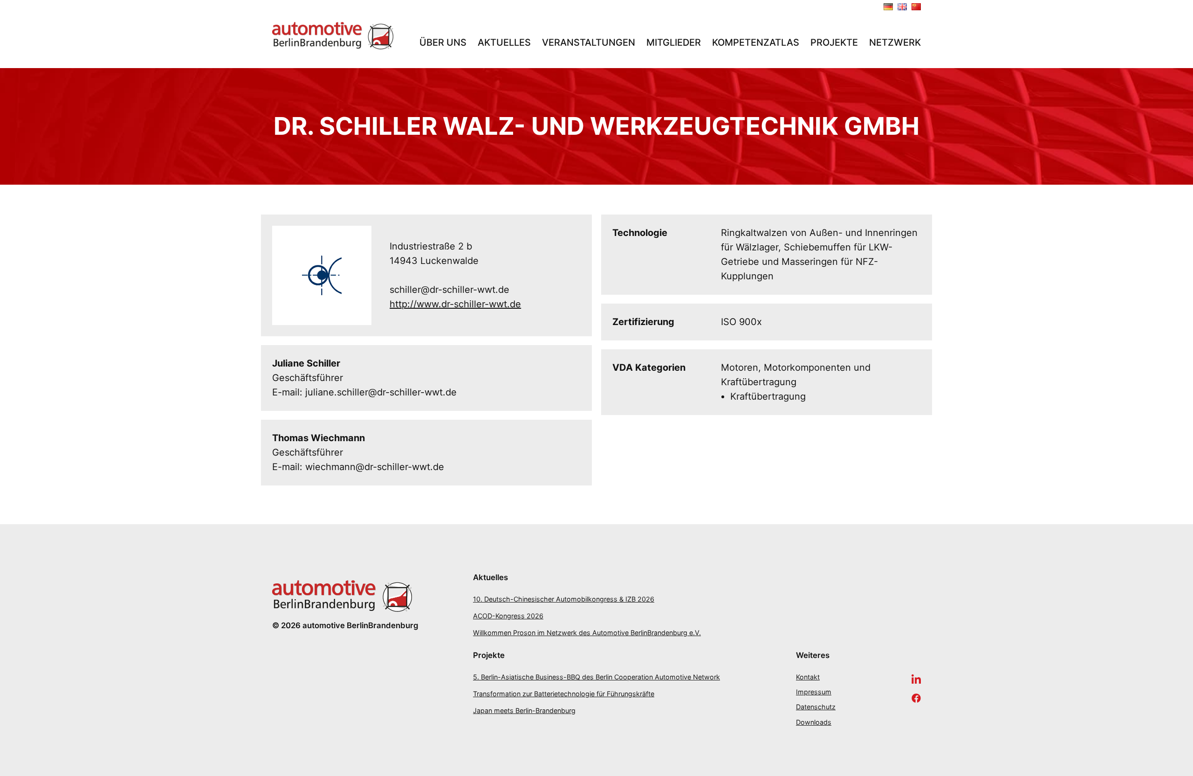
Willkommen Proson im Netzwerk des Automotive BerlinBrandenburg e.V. (587, 633)
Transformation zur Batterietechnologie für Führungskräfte (563, 694)
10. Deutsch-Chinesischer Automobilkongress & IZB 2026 (563, 599)
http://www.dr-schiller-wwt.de (455, 304)
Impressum (813, 692)
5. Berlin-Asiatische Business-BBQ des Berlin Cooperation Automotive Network (596, 677)
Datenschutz (816, 707)
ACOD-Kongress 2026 (508, 616)
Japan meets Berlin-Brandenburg (524, 710)
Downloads (813, 722)
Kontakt (808, 677)
